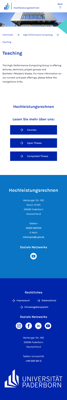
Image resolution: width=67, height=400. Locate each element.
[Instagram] (19, 325)
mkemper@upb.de (33, 237)
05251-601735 (33, 227)
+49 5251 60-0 (33, 360)
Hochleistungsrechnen (26, 7)
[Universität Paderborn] (33, 378)
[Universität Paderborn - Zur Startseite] (7, 6)
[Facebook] (28, 325)
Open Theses (34, 142)
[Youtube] (33, 255)
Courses (31, 129)
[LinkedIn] (38, 325)
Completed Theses (37, 156)
